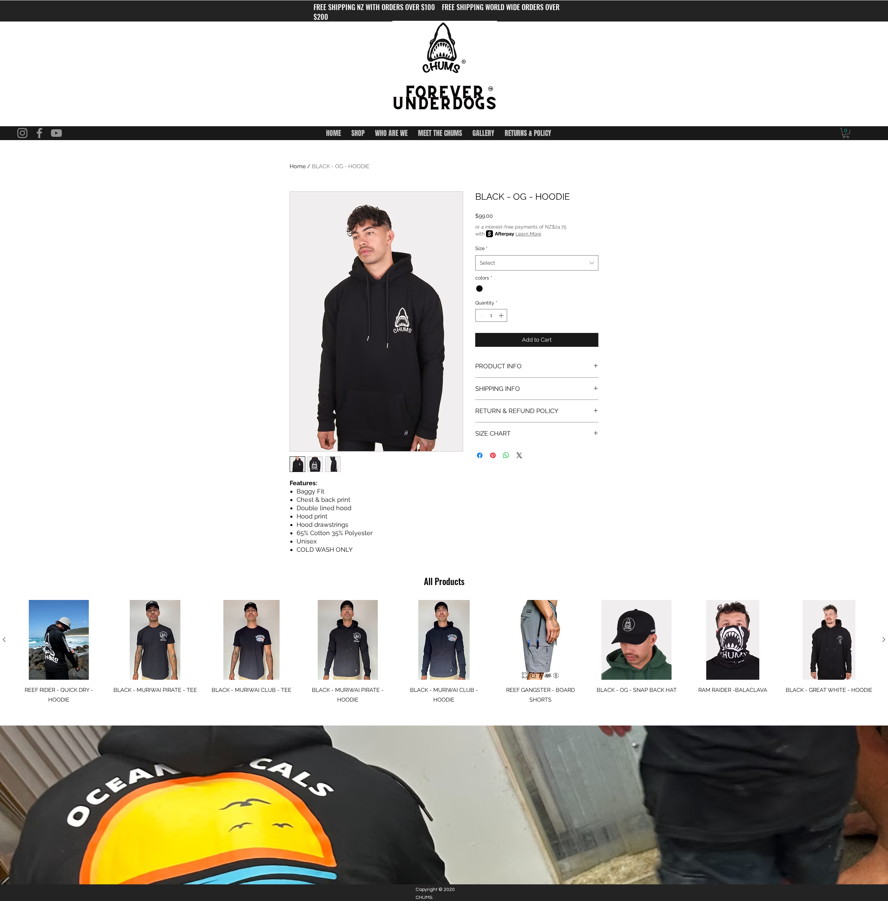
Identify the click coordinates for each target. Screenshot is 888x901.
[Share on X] (519, 455)
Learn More (528, 234)
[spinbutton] (491, 315)
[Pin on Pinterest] (493, 455)
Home (298, 166)
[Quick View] (59, 640)
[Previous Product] (4, 639)
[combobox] (536, 263)
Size (481, 248)
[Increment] (501, 315)
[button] (846, 133)
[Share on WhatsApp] (506, 455)
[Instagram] (22, 133)
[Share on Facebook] (480, 455)
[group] (444, 652)
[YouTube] (56, 133)
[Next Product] (884, 639)
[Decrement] (480, 315)
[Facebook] (39, 133)
